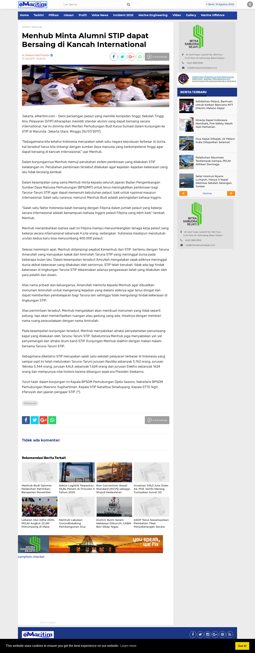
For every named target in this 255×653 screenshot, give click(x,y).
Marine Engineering (153, 15)
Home (24, 15)
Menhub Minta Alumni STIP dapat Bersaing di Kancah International (85, 40)
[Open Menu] (250, 4)
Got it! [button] (242, 645)
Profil (83, 15)
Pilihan (54, 15)
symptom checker (31, 557)
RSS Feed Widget (48, 623)
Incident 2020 (123, 15)
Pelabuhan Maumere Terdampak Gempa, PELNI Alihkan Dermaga (213, 161)
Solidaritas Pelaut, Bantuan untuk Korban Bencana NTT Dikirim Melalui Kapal (214, 105)
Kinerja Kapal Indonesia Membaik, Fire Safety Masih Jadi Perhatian (214, 123)
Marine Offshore (213, 15)
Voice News (100, 15)
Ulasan (69, 15)
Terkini (39, 15)
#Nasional (30, 403)
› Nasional (36, 26)
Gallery (191, 15)
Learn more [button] (128, 645)
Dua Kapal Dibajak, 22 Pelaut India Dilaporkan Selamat (215, 140)
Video (177, 15)
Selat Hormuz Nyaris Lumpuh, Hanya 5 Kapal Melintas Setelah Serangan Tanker (214, 181)
